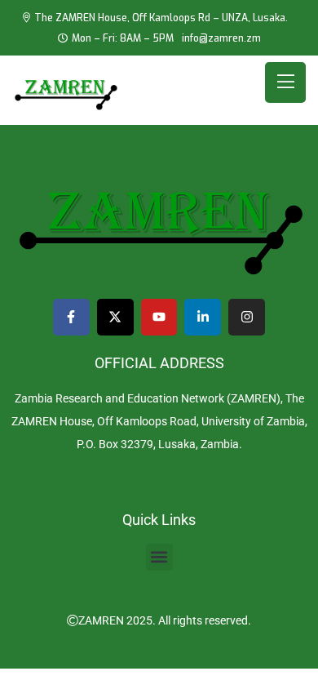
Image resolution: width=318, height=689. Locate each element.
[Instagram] (246, 317)
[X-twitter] (115, 317)
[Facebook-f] (71, 317)
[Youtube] (159, 317)
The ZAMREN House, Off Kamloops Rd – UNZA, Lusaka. (161, 17)
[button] (159, 557)
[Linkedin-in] (202, 317)
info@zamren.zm (221, 38)
